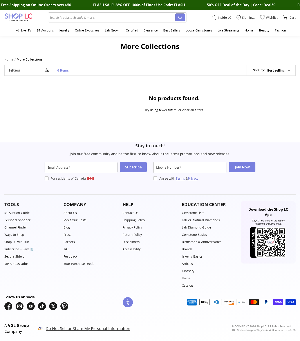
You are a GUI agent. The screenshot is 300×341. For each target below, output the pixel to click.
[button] (272, 70)
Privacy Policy (132, 227)
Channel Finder (15, 227)
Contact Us (130, 213)
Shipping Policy (134, 220)
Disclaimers (131, 242)
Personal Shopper (17, 220)
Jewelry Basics (192, 256)
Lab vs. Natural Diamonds (201, 220)
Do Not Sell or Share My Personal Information (88, 328)
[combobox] (112, 17)
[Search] (180, 17)
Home (186, 278)
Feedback (70, 256)
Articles (187, 264)
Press (67, 234)
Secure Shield (14, 256)
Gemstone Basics (194, 234)
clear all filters (192, 110)
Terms (180, 178)
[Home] (26, 17)
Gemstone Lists (193, 213)
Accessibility (132, 249)
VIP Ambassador (16, 264)
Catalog (187, 285)
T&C (66, 249)
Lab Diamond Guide (196, 227)
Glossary (188, 271)
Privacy (193, 178)
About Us (70, 213)
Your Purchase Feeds (78, 264)
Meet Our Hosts (75, 220)
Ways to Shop (14, 234)
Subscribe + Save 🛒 (19, 249)
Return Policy (132, 234)
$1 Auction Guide (17, 213)
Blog (66, 227)
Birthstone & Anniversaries (201, 242)
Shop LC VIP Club (16, 242)
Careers (69, 242)
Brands (187, 249)
